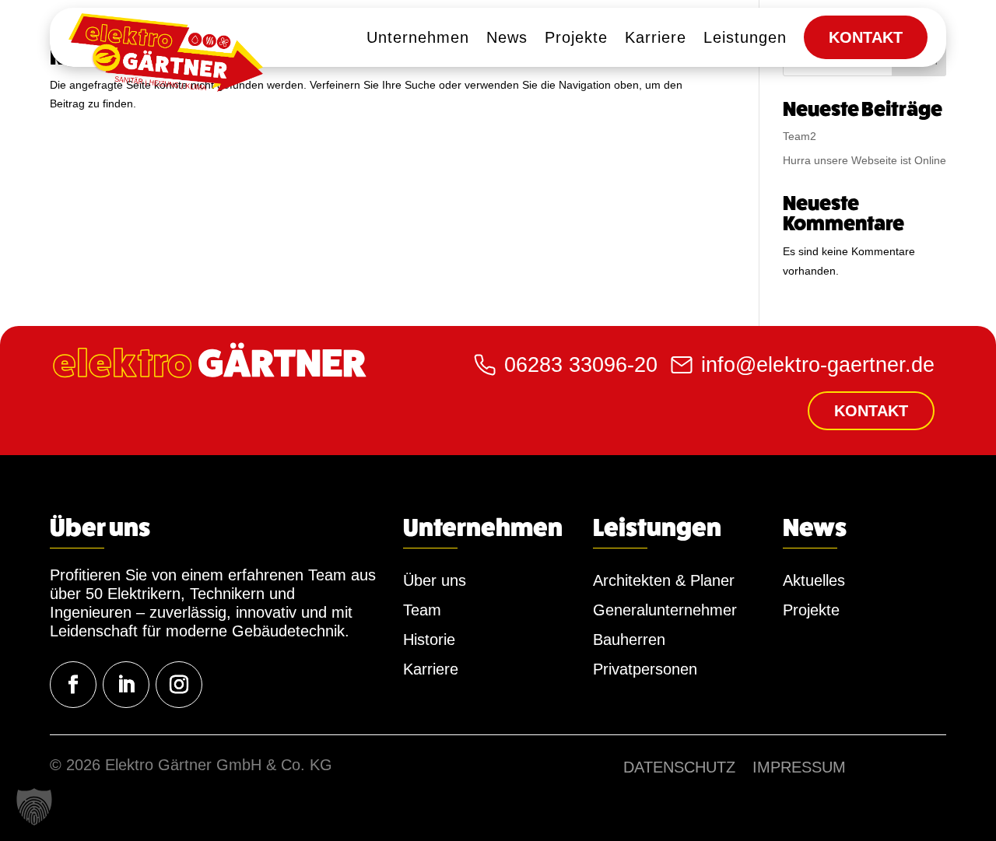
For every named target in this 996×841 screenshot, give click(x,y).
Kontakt (871, 410)
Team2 (799, 136)
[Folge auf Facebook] (73, 684)
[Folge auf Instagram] (179, 684)
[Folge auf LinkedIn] (126, 684)
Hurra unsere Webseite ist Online (864, 160)
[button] (34, 807)
